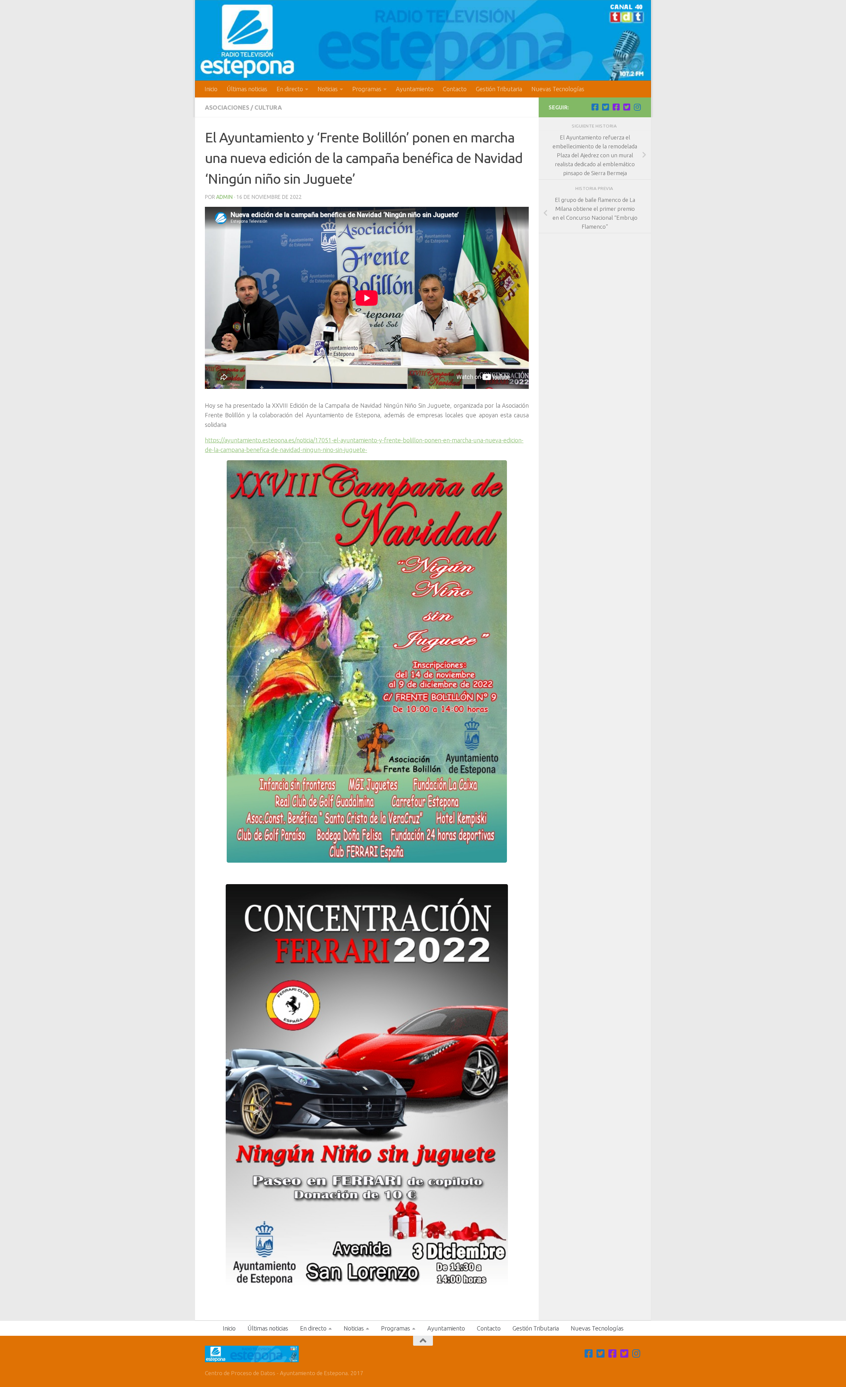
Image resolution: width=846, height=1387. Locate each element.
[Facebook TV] (595, 107)
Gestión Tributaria (499, 89)
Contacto (455, 89)
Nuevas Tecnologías (557, 89)
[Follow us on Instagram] (637, 107)
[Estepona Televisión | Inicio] (423, 40)
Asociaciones (227, 107)
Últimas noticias (247, 89)
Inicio (211, 89)
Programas (366, 89)
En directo (290, 89)
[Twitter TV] (605, 107)
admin (224, 197)
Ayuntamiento (415, 89)
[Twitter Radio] (627, 107)
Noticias (328, 89)
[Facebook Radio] (616, 107)
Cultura (268, 107)
